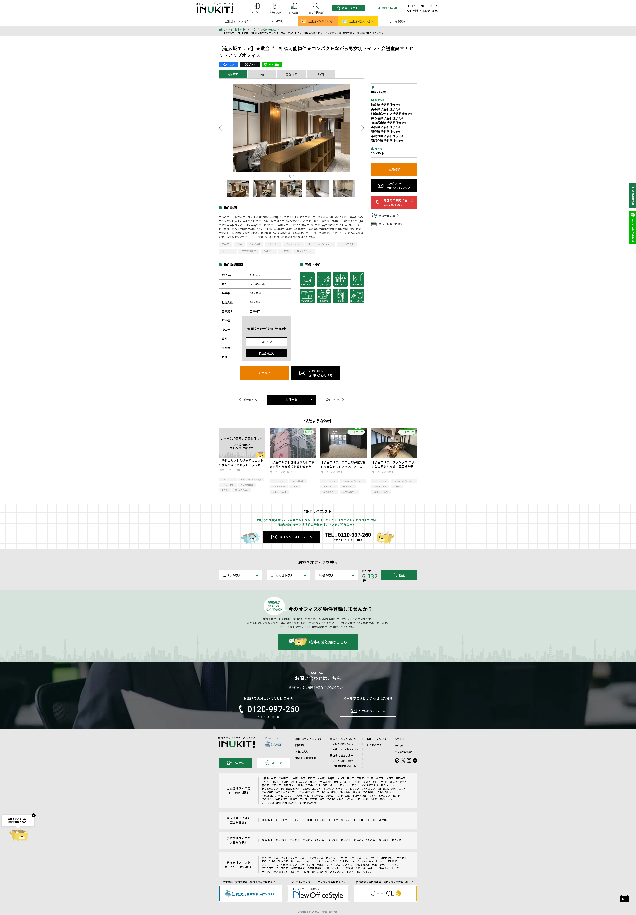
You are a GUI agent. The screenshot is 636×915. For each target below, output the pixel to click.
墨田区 (379, 778)
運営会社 (399, 739)
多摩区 (329, 795)
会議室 (320, 864)
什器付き (360, 868)
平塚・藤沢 (344, 792)
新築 (264, 861)
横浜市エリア (388, 785)
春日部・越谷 (378, 799)
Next (362, 128)
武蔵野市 (288, 785)
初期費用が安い (289, 864)
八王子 (309, 785)
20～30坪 (255, 244)
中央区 (294, 778)
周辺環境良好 (249, 251)
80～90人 (295, 840)
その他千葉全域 (335, 799)
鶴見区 (356, 792)
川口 (358, 799)
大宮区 (349, 799)
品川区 (350, 778)
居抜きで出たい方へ (361, 21)
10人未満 (396, 840)
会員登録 (238, 763)
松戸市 (396, 795)
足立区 (403, 781)
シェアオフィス (315, 857)
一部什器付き (371, 857)
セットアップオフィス (320, 244)
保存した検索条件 (306, 758)
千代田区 (283, 778)
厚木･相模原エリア (309, 792)
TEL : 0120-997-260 (348, 534)
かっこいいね (293, 244)
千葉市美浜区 (359, 795)
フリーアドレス (270, 864)
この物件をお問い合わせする (321, 373)
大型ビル (402, 857)
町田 (325, 785)
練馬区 (393, 781)
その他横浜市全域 (333, 788)
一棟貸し (394, 864)
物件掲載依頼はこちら (328, 642)
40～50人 (346, 840)
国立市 (355, 785)
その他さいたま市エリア (294, 781)
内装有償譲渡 (298, 868)
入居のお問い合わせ (343, 744)
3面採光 (295, 871)
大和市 (337, 781)
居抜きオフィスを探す (238, 21)
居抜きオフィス (270, 857)
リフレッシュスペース (302, 861)
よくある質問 (397, 21)
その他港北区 (384, 792)
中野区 (265, 781)
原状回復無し (388, 857)
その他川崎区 (302, 795)
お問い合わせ (389, 8)
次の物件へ (333, 400)
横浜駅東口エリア (311, 788)
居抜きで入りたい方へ (321, 21)
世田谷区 (400, 778)
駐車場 (349, 868)
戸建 (370, 868)
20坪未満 (384, 820)
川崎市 (275, 781)
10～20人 (273, 244)
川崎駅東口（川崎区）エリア (277, 795)
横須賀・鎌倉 (329, 792)
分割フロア (267, 868)
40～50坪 (346, 820)
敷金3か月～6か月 (278, 861)
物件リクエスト (351, 8)
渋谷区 (225, 244)
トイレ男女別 (347, 244)
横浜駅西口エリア (290, 788)
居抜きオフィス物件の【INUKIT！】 (238, 29)
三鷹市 (299, 785)
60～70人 (320, 840)
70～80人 (307, 840)
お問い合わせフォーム (372, 711)
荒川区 (383, 781)
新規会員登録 (267, 353)
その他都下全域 (370, 785)
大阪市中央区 (269, 778)
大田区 (389, 778)
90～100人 (281, 840)
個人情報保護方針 (404, 752)
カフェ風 (330, 857)
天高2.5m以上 (362, 864)
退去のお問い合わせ (343, 760)
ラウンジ (266, 871)
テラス (383, 864)
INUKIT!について (376, 739)
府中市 (333, 785)
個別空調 (392, 861)
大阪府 (313, 781)
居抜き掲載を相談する (392, 224)
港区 (302, 778)
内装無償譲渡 (314, 868)
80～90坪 (295, 820)
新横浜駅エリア (270, 788)
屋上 (374, 864)
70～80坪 (307, 820)
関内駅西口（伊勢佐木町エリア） (279, 792)
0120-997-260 (273, 709)
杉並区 (356, 781)
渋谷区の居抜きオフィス (273, 29)
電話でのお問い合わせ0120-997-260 (398, 202)
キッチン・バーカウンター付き (368, 861)
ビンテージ (398, 868)
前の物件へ (250, 400)
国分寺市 (344, 785)
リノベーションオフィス (339, 864)
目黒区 (360, 778)
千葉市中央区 (343, 795)
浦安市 (313, 799)
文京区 (321, 778)
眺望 (326, 868)
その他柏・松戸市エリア (274, 799)
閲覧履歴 (300, 745)
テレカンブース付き (327, 861)
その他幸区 (317, 795)
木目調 (285, 251)
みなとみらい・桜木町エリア (360, 788)
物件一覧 (291, 399)
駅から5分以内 (304, 251)
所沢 (389, 799)
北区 (375, 781)
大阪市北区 (325, 781)
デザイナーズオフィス (349, 857)
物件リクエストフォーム (296, 537)
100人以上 (267, 840)
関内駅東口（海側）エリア (392, 788)
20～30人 (371, 840)
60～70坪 (320, 820)
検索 (402, 575)
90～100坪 (281, 820)
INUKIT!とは (278, 21)
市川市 (303, 799)
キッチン (367, 871)
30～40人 (358, 840)
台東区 (340, 778)
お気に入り (302, 751)
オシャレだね (353, 871)
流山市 (347, 781)
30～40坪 (358, 820)
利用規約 (399, 745)
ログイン (266, 342)
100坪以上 (267, 820)
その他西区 (368, 792)
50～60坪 (333, 820)
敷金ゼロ (268, 251)
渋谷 (239, 244)
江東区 (370, 778)
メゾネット (337, 868)
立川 (317, 785)
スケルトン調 (307, 864)
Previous (220, 128)
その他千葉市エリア (379, 795)
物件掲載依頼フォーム (344, 765)
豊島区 (366, 781)
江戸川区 (276, 785)
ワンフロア (228, 251)
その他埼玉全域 (307, 802)
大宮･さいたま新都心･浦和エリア (279, 802)
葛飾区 (265, 785)
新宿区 (311, 778)
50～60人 (333, 840)
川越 (365, 799)
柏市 (321, 799)
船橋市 (293, 799)
